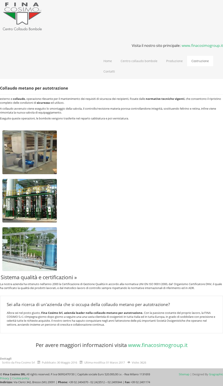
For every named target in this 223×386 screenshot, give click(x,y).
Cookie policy (20, 378)
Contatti (109, 71)
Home (107, 61)
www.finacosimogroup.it (202, 45)
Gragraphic (216, 374)
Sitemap (184, 374)
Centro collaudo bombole (139, 61)
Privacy (5, 378)
